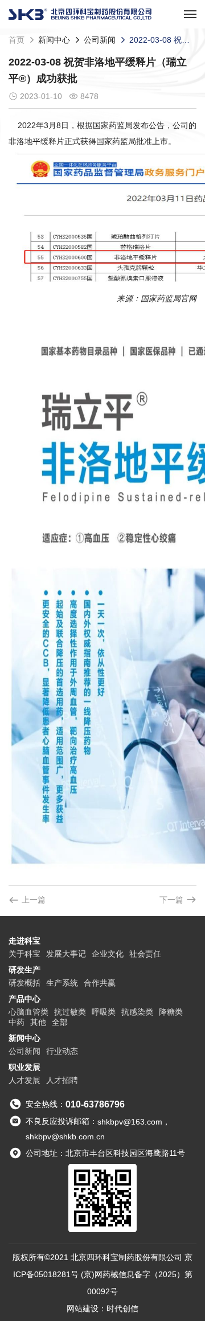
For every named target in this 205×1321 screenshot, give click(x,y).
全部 (60, 1022)
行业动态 (62, 1051)
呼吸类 (104, 1011)
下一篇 (171, 899)
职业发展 (24, 1067)
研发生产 (24, 969)
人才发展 (24, 1080)
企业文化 (108, 953)
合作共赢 (100, 982)
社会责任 (145, 953)
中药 (16, 1022)
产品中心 (24, 998)
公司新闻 (100, 39)
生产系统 (62, 982)
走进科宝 (24, 940)
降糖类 (171, 1011)
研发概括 (24, 982)
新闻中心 (54, 39)
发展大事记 (66, 953)
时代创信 (122, 1308)
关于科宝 (24, 953)
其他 (38, 1022)
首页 (16, 39)
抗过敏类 (70, 1011)
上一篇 (34, 899)
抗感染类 (137, 1011)
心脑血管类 (28, 1011)
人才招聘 (62, 1080)
